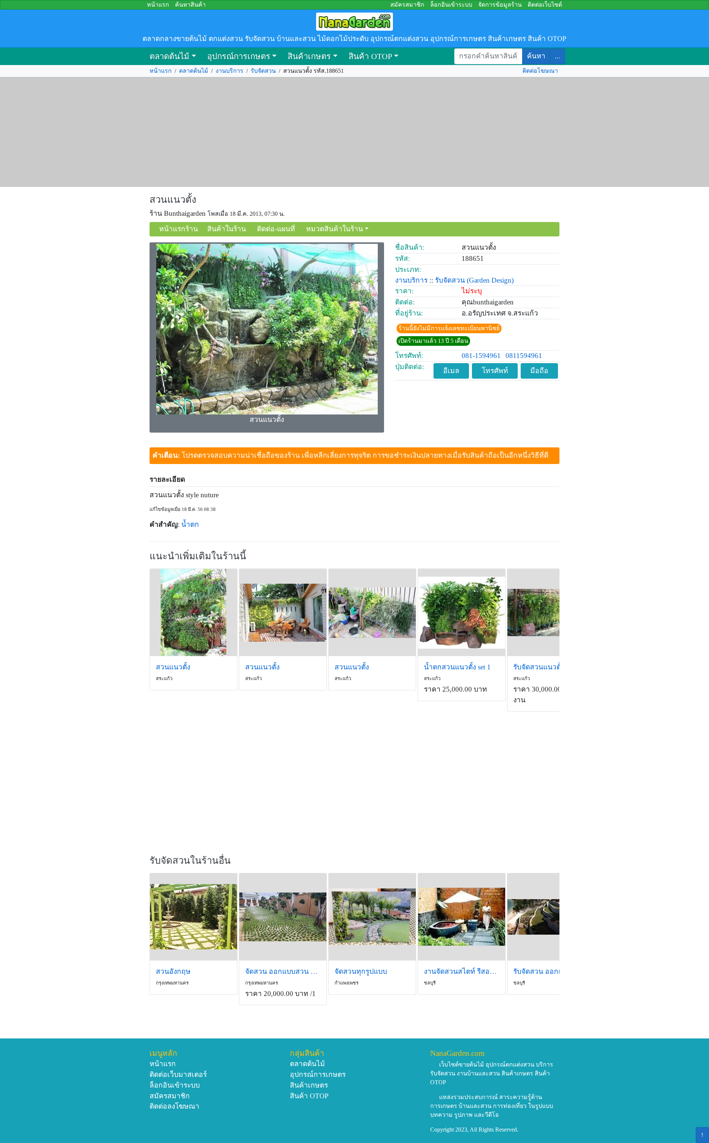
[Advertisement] (354, 132)
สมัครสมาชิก (407, 4)
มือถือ (539, 371)
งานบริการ (229, 71)
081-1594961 (481, 355)
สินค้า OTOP (370, 56)
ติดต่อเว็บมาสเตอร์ (178, 1074)
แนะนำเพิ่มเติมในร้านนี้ (198, 556)
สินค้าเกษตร (309, 56)
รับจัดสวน (263, 71)
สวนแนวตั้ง (173, 199)
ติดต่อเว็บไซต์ (545, 4)
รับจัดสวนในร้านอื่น (190, 860)
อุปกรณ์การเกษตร (238, 56)
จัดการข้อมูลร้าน (500, 4)
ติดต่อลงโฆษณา (174, 1106)
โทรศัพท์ (495, 371)
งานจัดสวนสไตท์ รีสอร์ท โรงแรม (461, 971)
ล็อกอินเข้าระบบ (451, 4)
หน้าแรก (158, 4)
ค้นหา (536, 56)
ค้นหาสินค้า (190, 4)
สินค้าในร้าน (226, 229)
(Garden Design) (490, 280)
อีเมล (451, 371)
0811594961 (524, 355)
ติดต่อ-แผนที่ (276, 229)
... (557, 56)
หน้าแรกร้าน (178, 229)
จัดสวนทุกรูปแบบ (361, 971)
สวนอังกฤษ (173, 971)
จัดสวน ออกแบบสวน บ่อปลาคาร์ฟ (283, 971)
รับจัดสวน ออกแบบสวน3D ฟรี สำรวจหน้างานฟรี (551, 971)
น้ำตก (190, 524)
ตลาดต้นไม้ (169, 56)
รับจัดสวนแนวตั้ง (538, 667)
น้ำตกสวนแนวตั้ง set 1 (457, 667)
